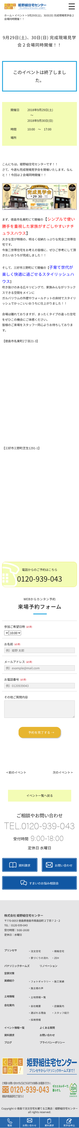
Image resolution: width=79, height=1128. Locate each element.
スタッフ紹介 (61, 1012)
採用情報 (36, 1019)
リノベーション (48, 966)
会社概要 (36, 1006)
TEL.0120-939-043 (39, 825)
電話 (9, 1125)
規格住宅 (59, 951)
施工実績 (59, 981)
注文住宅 (36, 951)
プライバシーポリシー (52, 1042)
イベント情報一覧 (14, 1028)
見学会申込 (69, 1125)
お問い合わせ (63, 865)
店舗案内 (59, 1006)
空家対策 (9, 973)
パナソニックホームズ (16, 966)
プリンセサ (10, 950)
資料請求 (24, 865)
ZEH (56, 958)
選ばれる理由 (38, 1012)
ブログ (8, 1042)
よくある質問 (47, 1028)
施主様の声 (37, 988)
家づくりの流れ (39, 958)
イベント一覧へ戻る (39, 795)
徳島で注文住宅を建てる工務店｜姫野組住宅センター (47, 1108)
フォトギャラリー (41, 981)
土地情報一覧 (38, 997)
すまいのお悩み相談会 (44, 883)
